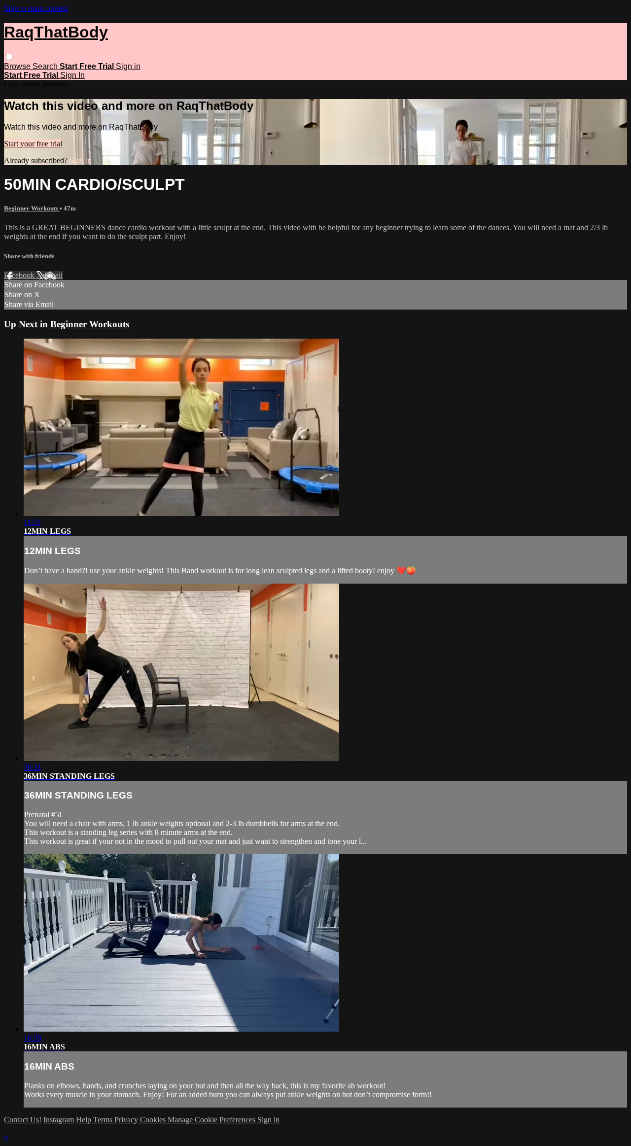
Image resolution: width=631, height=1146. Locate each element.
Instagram (58, 1119)
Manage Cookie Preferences (212, 1119)
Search (46, 66)
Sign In (72, 75)
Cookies (154, 1119)
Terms (103, 1119)
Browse (18, 66)
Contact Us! (22, 1119)
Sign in (128, 66)
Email (53, 275)
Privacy (127, 1119)
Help (84, 1119)
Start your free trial (33, 143)
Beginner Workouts (32, 208)
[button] (9, 57)
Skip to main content (36, 8)
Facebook (20, 275)
